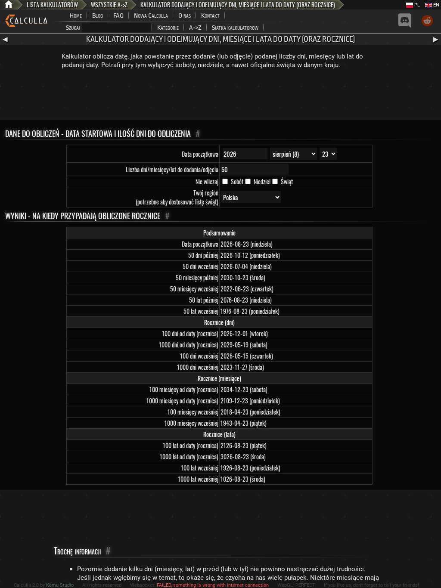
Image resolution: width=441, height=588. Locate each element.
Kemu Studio (60, 585)
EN (435, 5)
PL (416, 5)
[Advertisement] (220, 96)
